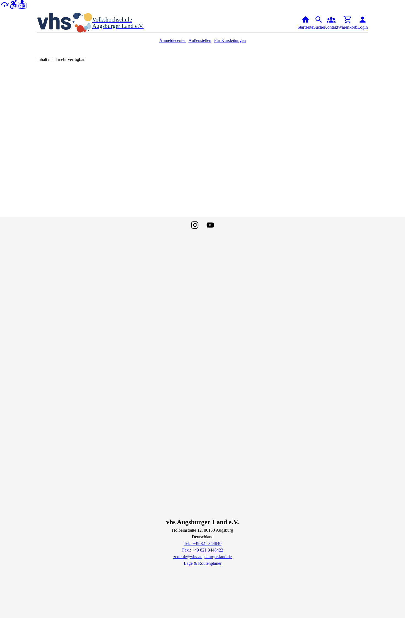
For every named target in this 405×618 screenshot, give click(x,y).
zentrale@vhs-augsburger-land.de (202, 556)
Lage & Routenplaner (203, 563)
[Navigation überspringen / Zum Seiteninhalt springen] (4, 4)
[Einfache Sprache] (22, 4)
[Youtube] (210, 225)
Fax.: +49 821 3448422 (202, 550)
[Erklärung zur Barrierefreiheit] (13, 4)
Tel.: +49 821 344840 (203, 543)
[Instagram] (194, 225)
